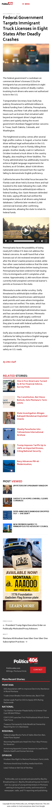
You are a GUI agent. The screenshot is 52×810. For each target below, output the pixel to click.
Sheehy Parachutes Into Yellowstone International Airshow (30, 432)
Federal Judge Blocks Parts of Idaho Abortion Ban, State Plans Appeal (25, 736)
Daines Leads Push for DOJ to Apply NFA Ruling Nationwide (23, 701)
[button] (26, 230)
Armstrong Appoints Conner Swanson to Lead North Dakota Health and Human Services (26, 750)
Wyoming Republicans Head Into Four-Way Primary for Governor (25, 743)
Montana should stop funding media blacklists (23, 763)
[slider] (24, 241)
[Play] (6, 241)
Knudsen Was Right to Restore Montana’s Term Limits (26, 759)
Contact (37, 669)
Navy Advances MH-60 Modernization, (28, 463)
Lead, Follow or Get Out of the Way (18, 768)
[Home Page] (7, 4)
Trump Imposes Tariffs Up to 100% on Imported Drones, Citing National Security (31, 448)
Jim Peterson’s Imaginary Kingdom (30, 486)
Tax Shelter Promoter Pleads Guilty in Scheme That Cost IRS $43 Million (25, 712)
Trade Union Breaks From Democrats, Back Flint (24, 695)
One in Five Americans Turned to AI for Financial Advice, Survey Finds (32, 384)
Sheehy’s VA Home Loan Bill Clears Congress (30, 500)
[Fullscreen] (46, 241)
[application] (26, 230)
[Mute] (42, 241)
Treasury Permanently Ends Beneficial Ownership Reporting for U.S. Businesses (24, 726)
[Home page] (26, 661)
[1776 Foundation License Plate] (22, 611)
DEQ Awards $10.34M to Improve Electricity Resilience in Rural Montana (26, 690)
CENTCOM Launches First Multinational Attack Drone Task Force (26, 719)
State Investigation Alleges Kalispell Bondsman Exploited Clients (32, 416)
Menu (27, 4)
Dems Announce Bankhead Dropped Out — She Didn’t (31, 513)
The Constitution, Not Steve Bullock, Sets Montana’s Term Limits (32, 400)
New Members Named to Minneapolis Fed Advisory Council (30, 526)
